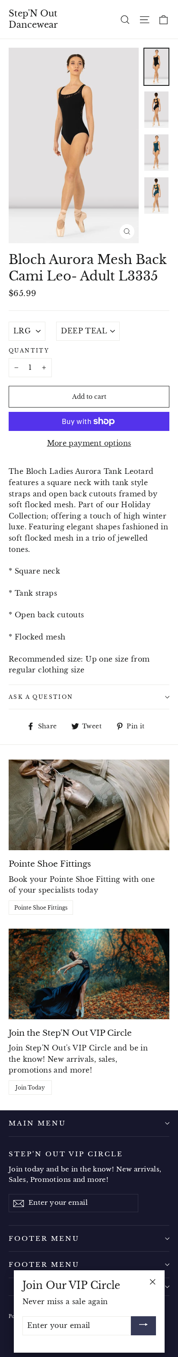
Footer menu (44, 1238)
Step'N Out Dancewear (33, 19)
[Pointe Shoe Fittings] (89, 805)
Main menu (37, 1123)
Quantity (29, 350)
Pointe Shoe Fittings (40, 907)
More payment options (89, 443)
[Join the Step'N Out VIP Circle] (89, 974)
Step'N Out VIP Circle (66, 1154)
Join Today (30, 1087)
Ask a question (41, 697)
